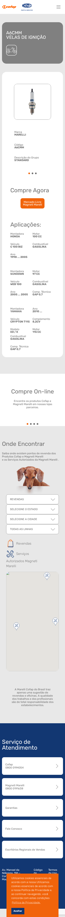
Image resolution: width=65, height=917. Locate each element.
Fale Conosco (13, 828)
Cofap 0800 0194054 (14, 766)
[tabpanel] (32, 146)
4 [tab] (37, 424)
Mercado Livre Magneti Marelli (32, 203)
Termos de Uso (52, 871)
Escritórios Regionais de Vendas (25, 849)
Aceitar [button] (18, 911)
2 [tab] (32, 173)
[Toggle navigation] (58, 7)
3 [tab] (36, 173)
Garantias (11, 807)
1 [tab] (29, 173)
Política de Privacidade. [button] (26, 902)
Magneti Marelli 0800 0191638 (14, 787)
